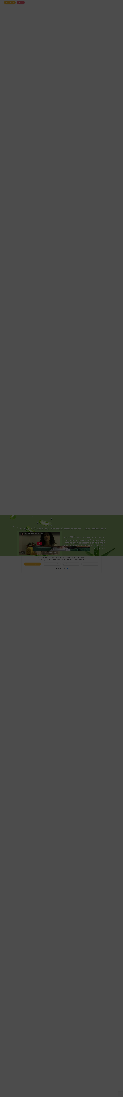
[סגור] (34, 544)
